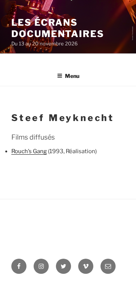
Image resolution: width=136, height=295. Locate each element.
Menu (72, 76)
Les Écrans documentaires (57, 28)
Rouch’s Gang (29, 151)
